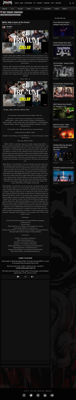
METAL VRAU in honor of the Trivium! (10, 15)
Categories (10, 12)
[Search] (73, 3)
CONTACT (39, 3)
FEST (52, 3)
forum (57, 9)
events (29, 9)
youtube (37, 9)
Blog (4, 12)
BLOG (21, 3)
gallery (20, 9)
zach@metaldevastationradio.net (25, 268)
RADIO (16, 3)
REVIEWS (46, 3)
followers (47, 9)
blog (12, 9)
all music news (18, 12)
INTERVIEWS (28, 3)
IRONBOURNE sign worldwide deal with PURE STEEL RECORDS (62, 147)
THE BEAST (9, 26)
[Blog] (1, 18)
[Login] (70, 3)
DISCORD (58, 3)
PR (34, 3)
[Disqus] (25, 301)
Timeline (4, 9)
